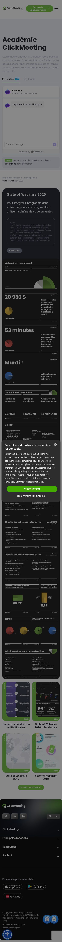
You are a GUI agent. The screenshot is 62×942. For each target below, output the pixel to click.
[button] (31, 496)
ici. (42, 481)
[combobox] (55, 444)
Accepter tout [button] (32, 488)
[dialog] (31, 471)
